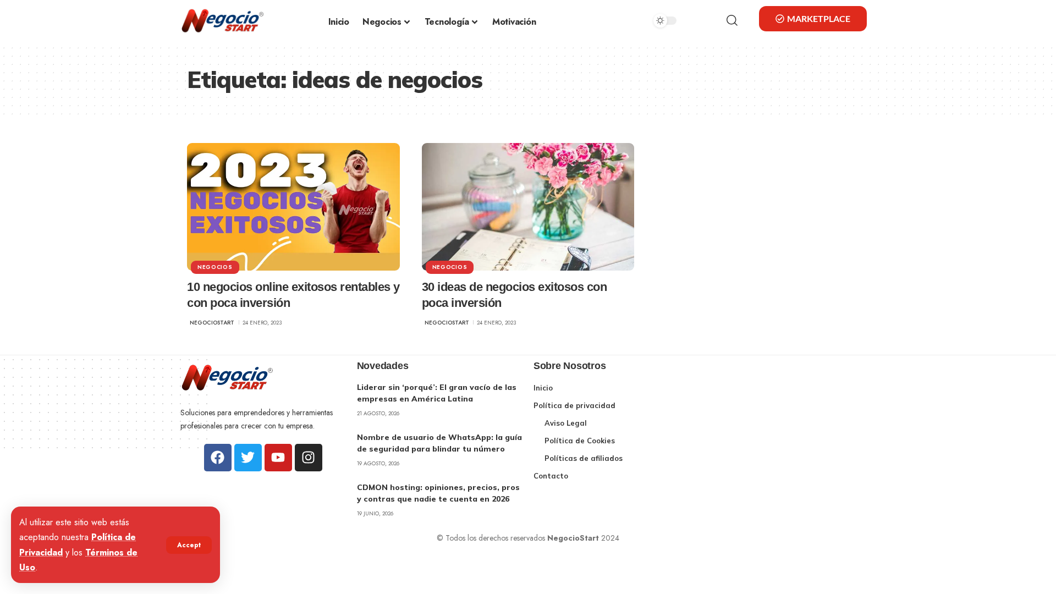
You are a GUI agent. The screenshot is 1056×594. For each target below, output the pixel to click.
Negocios (215, 267)
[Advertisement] (793, 429)
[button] (189, 545)
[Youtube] (278, 457)
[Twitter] (248, 457)
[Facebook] (218, 457)
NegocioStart (212, 322)
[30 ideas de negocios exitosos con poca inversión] (528, 207)
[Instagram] (308, 457)
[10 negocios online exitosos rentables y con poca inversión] (293, 207)
